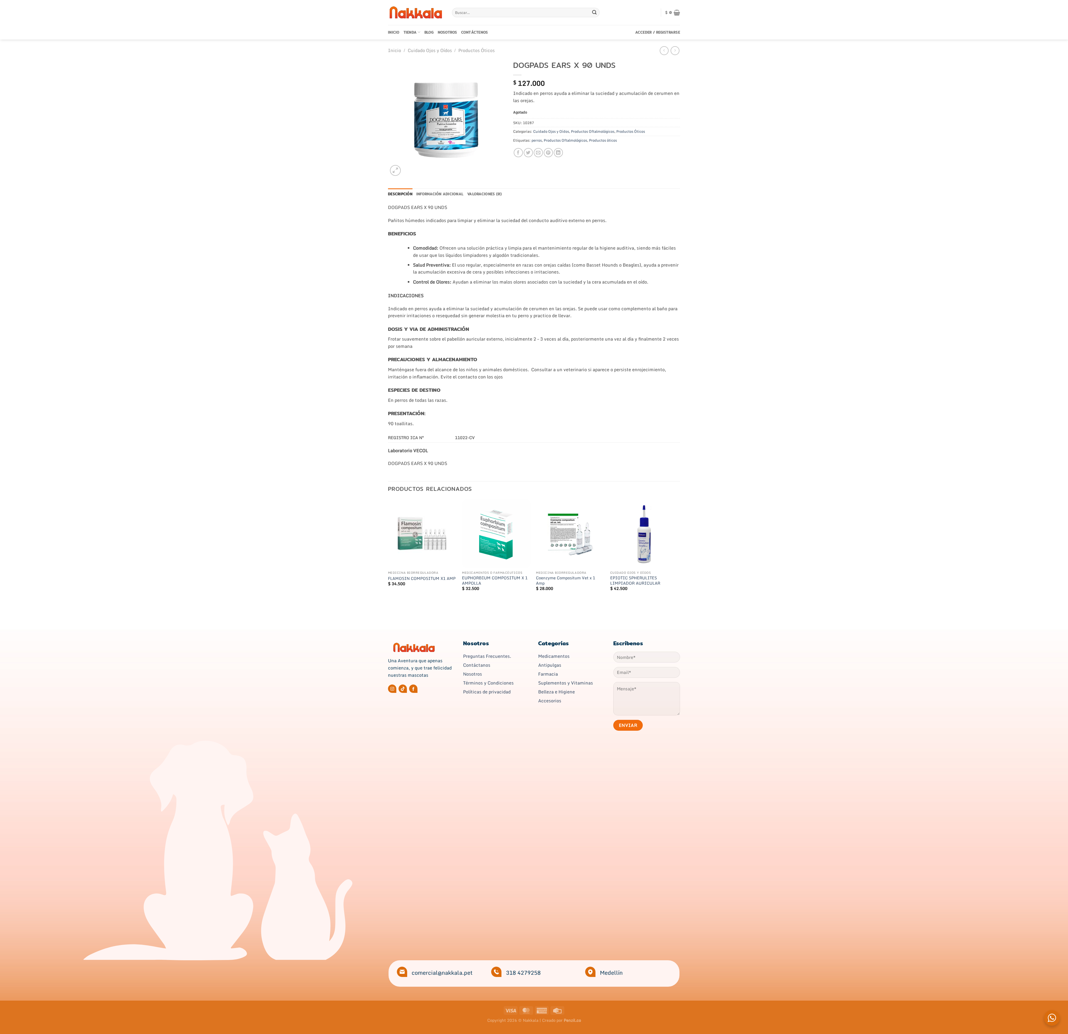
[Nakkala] (416, 12)
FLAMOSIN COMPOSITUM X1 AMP (422, 578)
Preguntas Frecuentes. (487, 656)
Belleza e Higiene (556, 691)
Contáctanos (476, 665)
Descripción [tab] (400, 194)
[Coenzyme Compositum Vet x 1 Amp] (570, 533)
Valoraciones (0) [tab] (484, 194)
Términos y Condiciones (488, 682)
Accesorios (549, 700)
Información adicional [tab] (439, 194)
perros (536, 140)
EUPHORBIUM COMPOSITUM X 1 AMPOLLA (495, 580)
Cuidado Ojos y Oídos (430, 50)
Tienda (410, 32)
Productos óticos (603, 140)
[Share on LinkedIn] (558, 152)
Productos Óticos (476, 50)
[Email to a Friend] (538, 152)
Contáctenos (474, 32)
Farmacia (548, 674)
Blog (429, 32)
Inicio (394, 32)
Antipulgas (549, 665)
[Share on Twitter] (528, 152)
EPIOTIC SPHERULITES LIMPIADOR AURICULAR (635, 580)
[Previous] (388, 550)
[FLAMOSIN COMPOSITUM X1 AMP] (422, 533)
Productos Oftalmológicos (592, 131)
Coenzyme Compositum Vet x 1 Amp (565, 580)
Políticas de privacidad (487, 691)
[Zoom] (395, 170)
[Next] (678, 550)
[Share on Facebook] (518, 152)
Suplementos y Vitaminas (565, 682)
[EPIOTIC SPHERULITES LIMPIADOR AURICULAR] (644, 533)
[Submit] (594, 12)
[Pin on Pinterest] (548, 152)
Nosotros (447, 32)
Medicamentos (554, 656)
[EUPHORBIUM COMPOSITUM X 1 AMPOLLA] (496, 533)
